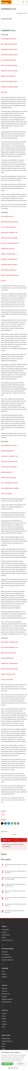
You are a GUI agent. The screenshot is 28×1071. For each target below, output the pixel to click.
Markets (4, 937)
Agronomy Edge (6, 1038)
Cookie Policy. (19, 1060)
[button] (14, 1068)
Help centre (4, 988)
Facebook (4, 1013)
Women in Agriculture (7, 1041)
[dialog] (14, 1060)
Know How (10, 844)
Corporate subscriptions (8, 960)
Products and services (7, 940)
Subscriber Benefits (7, 957)
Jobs (3, 971)
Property (4, 974)
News (3, 814)
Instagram (4, 1024)
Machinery (4, 976)
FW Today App (5, 954)
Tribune (4, 1043)
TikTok (3, 1026)
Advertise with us (6, 993)
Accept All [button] (7, 1063)
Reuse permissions (6, 1001)
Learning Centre (6, 935)
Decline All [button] (20, 1063)
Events (3, 1049)
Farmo (3, 1046)
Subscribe (4, 996)
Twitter (3, 1016)
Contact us (4, 991)
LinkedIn (4, 1018)
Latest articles (5, 929)
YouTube (4, 1021)
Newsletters (5, 951)
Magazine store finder (7, 999)
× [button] (26, 1051)
